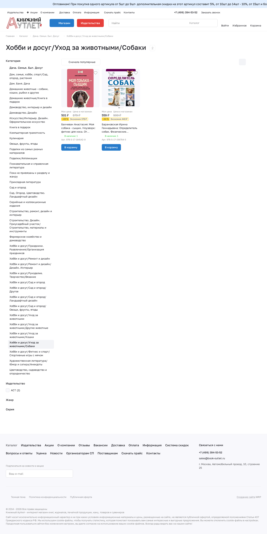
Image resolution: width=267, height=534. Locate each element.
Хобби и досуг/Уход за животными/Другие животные (28, 326)
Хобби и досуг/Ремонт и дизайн (29, 258)
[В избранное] (95, 73)
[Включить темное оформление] (259, 12)
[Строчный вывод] (250, 62)
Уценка (41, 453)
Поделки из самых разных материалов (26, 151)
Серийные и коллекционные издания (27, 203)
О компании (66, 445)
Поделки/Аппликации (23, 158)
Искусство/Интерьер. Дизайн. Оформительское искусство (28, 120)
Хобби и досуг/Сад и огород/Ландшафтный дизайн (27, 298)
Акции (49, 445)
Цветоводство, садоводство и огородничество (28, 371)
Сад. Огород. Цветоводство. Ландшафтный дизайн (27, 194)
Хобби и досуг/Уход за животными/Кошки (23, 335)
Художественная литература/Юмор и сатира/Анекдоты (28, 362)
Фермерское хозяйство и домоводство (25, 238)
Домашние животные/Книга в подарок (28, 99)
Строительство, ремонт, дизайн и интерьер (30, 213)
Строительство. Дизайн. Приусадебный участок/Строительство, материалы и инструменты (27, 226)
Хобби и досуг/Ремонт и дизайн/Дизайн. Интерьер (30, 265)
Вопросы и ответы (19, 453)
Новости (56, 453)
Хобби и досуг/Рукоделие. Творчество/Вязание (26, 275)
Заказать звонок (210, 12)
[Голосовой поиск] (206, 23)
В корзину (70, 147)
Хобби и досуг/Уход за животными (23, 317)
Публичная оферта (81, 497)
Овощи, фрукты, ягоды (23, 143)
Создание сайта (246, 497)
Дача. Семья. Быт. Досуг (26, 67)
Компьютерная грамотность (27, 132)
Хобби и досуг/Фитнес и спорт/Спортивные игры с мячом (29, 353)
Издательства (90, 23)
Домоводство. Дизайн (23, 112)
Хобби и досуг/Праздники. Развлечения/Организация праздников (26, 249)
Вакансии (101, 445)
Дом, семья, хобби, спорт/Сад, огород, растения (28, 76)
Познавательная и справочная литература (28, 165)
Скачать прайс (132, 453)
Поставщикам (108, 453)
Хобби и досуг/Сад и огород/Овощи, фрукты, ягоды (27, 307)
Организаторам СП (80, 453)
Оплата (134, 445)
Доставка (118, 445)
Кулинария (16, 138)
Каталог (11, 445)
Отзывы (84, 445)
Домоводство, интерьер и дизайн (30, 107)
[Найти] (213, 23)
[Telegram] (93, 473)
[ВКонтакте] (86, 473)
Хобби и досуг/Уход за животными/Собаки (24, 344)
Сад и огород (17, 187)
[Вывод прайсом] (257, 62)
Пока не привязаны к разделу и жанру (29, 174)
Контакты (153, 453)
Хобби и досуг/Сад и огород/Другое (27, 289)
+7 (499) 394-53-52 (185, 12)
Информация (152, 445)
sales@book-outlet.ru (212, 458)
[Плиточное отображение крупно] (234, 62)
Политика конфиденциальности (47, 497)
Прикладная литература (25, 181)
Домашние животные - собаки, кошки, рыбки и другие (28, 90)
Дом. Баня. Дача (19, 83)
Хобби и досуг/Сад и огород (27, 282)
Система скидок (177, 445)
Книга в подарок (19, 127)
